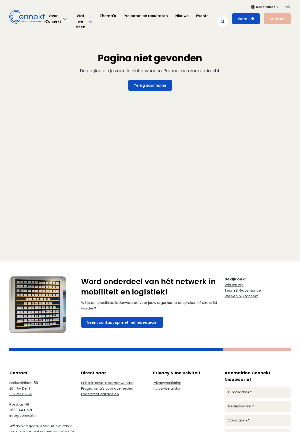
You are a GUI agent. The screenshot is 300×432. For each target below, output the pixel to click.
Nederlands (265, 7)
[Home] (27, 16)
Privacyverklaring (167, 382)
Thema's (108, 15)
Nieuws (182, 15)
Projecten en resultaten (146, 15)
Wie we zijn (234, 284)
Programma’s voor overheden (107, 388)
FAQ (288, 6)
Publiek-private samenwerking (107, 382)
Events (202, 15)
